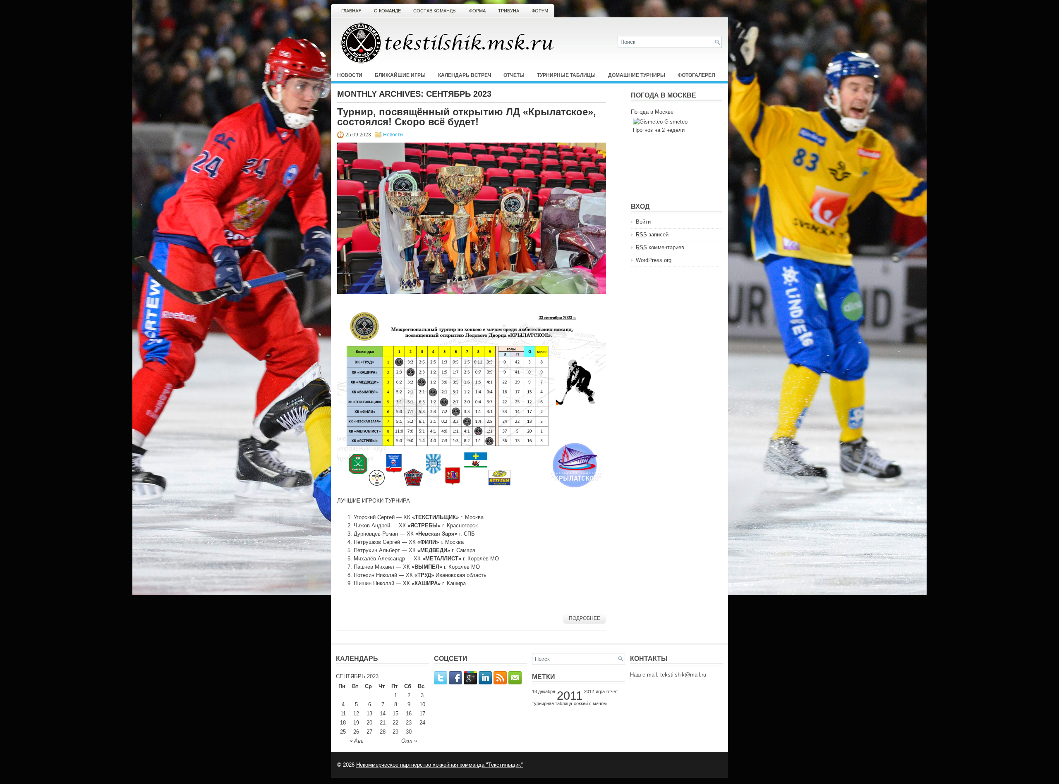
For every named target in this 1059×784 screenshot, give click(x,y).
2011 (569, 695)
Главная (351, 10)
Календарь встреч (464, 75)
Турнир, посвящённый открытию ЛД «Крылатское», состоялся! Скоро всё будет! (466, 116)
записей (652, 234)
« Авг (356, 741)
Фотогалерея (696, 75)
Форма (477, 10)
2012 (589, 691)
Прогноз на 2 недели (659, 130)
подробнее (584, 618)
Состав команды (435, 10)
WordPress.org (653, 260)
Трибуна (508, 10)
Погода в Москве (652, 112)
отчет (612, 691)
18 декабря (543, 691)
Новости (349, 75)
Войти (643, 222)
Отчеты (514, 75)
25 (343, 732)
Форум (540, 10)
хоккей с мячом (590, 703)
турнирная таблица (552, 703)
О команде (387, 10)
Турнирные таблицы (566, 75)
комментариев (660, 247)
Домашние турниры (636, 75)
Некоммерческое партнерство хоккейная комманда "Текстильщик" (439, 765)
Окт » (409, 741)
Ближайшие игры (400, 75)
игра (600, 691)
